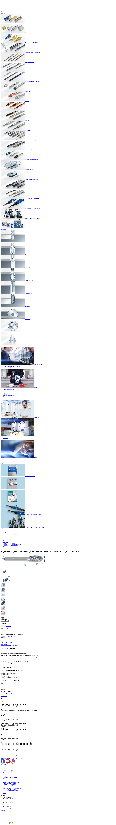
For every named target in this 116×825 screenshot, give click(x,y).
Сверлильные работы (8, 390)
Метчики (27, 120)
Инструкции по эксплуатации (10, 461)
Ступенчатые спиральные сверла (33, 110)
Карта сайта (7, 758)
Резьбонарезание (29, 280)
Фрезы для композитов (8, 389)
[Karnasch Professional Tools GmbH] (58, 10)
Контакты (3, 528)
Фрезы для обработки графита (32, 149)
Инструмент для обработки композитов (34, 188)
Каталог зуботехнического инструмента (34, 501)
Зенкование (27, 267)
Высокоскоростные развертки (32, 81)
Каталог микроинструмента (31, 488)
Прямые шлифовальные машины (32, 208)
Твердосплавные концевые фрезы (33, 140)
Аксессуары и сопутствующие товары (9, 645)
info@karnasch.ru (9, 642)
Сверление (27, 254)
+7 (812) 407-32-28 (10, 798)
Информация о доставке (6, 630)
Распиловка (27, 319)
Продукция (3, 13)
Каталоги (3, 463)
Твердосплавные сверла (30, 71)
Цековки (27, 101)
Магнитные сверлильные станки (32, 218)
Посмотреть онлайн (5, 636)
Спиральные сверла (29, 62)
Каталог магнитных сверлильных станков (34, 527)
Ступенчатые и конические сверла (33, 42)
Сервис (36, 457)
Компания (3, 345)
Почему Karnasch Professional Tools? (11, 366)
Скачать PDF (13, 636)
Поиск (15, 534)
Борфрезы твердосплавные (31, 159)
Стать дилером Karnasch (8, 367)
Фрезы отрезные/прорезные (31, 179)
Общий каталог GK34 (30, 476)
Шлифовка (27, 306)
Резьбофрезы (28, 130)
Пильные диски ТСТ (30, 169)
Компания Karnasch (38, 364)
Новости (36, 435)
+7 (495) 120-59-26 (10, 802)
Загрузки (5, 459)
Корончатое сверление (8, 395)
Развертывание (28, 293)
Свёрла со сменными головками (32, 52)
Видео (35, 387)
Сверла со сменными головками (10, 397)
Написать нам (4, 644)
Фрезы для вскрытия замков (9, 396)
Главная (2, 758)
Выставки (5, 438)
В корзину (3, 626)
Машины (27, 331)
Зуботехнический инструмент (32, 198)
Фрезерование (28, 242)
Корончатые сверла (29, 23)
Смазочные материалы (30, 344)
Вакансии (36, 417)
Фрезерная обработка (8, 391)
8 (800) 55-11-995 (9, 806)
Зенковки (27, 91)
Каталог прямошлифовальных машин (33, 514)
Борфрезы (5, 393)
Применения (3, 229)
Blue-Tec (2, 618)
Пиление (5, 394)
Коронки (27, 32)
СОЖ (26, 228)
